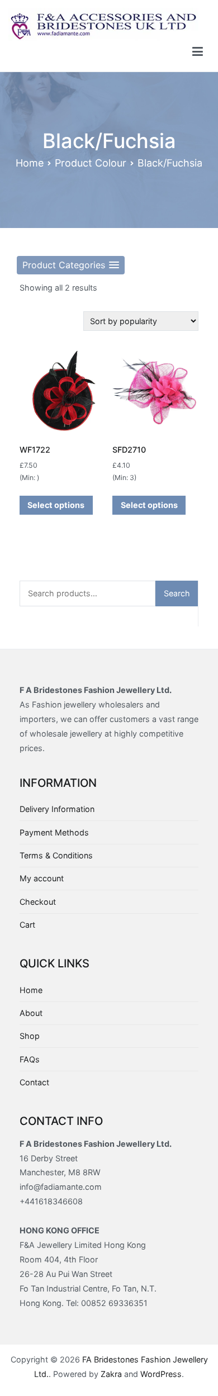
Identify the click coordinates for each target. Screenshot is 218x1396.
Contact (34, 1082)
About (31, 1013)
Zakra (111, 1374)
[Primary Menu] (197, 52)
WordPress (161, 1374)
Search (177, 593)
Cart (27, 924)
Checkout (38, 901)
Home (30, 163)
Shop (30, 1036)
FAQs (30, 1059)
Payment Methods (54, 832)
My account (42, 878)
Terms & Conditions (56, 855)
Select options (55, 505)
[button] (71, 265)
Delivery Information (57, 809)
